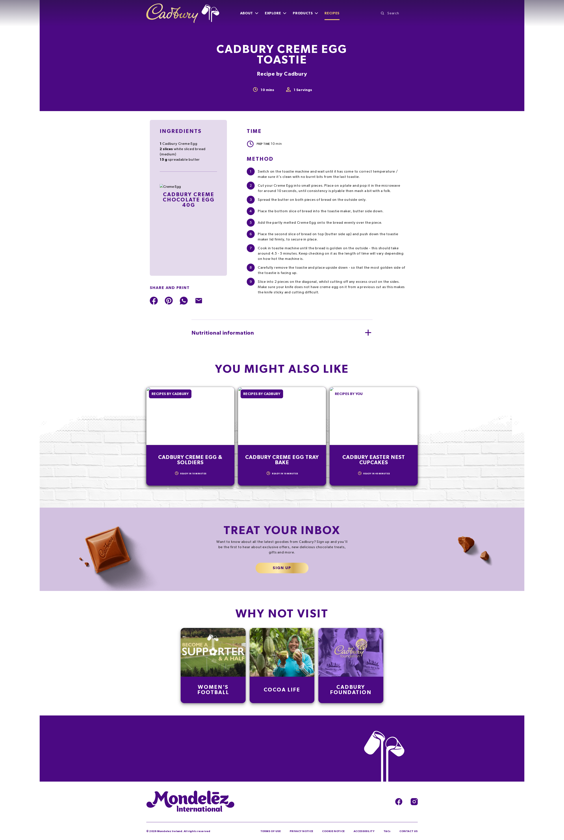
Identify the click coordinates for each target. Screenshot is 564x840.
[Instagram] (414, 801)
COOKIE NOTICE (333, 831)
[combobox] (399, 13)
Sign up (282, 568)
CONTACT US (408, 831)
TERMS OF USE (270, 831)
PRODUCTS (303, 13)
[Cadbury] (182, 13)
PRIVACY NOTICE (301, 831)
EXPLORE (273, 13)
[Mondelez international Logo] (190, 802)
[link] (213, 665)
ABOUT (246, 13)
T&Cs (387, 831)
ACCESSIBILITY (364, 831)
